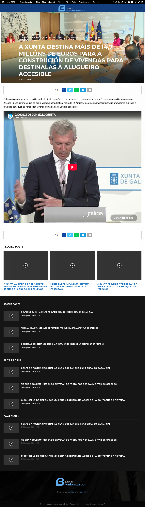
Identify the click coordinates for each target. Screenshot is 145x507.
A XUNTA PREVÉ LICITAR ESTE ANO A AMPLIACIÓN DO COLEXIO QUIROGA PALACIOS (117, 286)
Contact (96, 2)
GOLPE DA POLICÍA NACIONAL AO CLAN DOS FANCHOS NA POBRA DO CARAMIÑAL (57, 312)
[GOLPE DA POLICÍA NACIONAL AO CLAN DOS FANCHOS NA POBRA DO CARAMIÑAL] (11, 316)
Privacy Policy (71, 2)
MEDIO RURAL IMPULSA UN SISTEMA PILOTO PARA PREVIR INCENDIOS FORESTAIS (69, 286)
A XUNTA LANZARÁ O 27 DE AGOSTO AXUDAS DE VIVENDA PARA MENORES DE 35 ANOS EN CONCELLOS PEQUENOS (25, 286)
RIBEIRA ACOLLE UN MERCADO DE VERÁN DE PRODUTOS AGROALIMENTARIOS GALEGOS (59, 328)
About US (51, 2)
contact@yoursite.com (78, 492)
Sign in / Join (26, 2)
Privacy (60, 2)
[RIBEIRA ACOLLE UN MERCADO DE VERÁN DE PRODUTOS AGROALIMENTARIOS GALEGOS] (11, 332)
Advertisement (84, 2)
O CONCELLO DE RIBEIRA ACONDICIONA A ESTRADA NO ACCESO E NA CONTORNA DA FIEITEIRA (62, 344)
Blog (38, 2)
